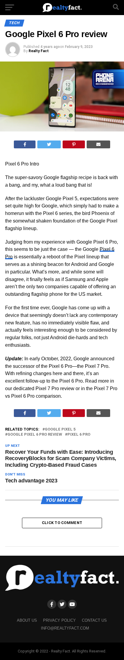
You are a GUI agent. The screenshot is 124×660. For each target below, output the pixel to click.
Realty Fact (39, 51)
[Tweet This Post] (49, 144)
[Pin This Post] (74, 144)
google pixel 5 (60, 429)
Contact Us (94, 620)
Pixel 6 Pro (78, 435)
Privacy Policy (59, 620)
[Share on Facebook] (25, 144)
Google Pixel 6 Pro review (35, 435)
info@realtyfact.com (65, 628)
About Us (27, 620)
